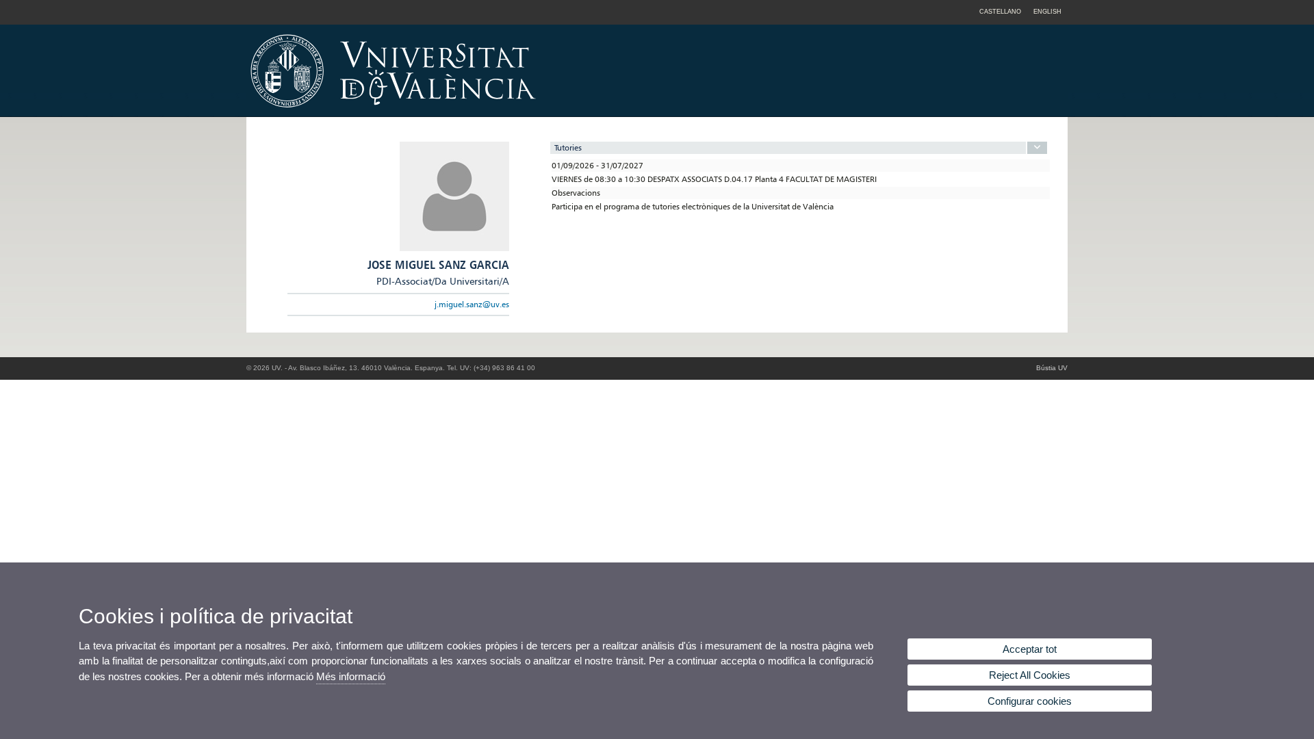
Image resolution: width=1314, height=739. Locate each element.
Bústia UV (1052, 368)
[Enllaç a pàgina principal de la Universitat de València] (509, 112)
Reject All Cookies (1029, 675)
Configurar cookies (1030, 701)
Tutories (568, 147)
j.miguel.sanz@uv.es (472, 304)
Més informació (350, 676)
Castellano (1000, 11)
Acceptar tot (1030, 649)
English (1047, 11)
